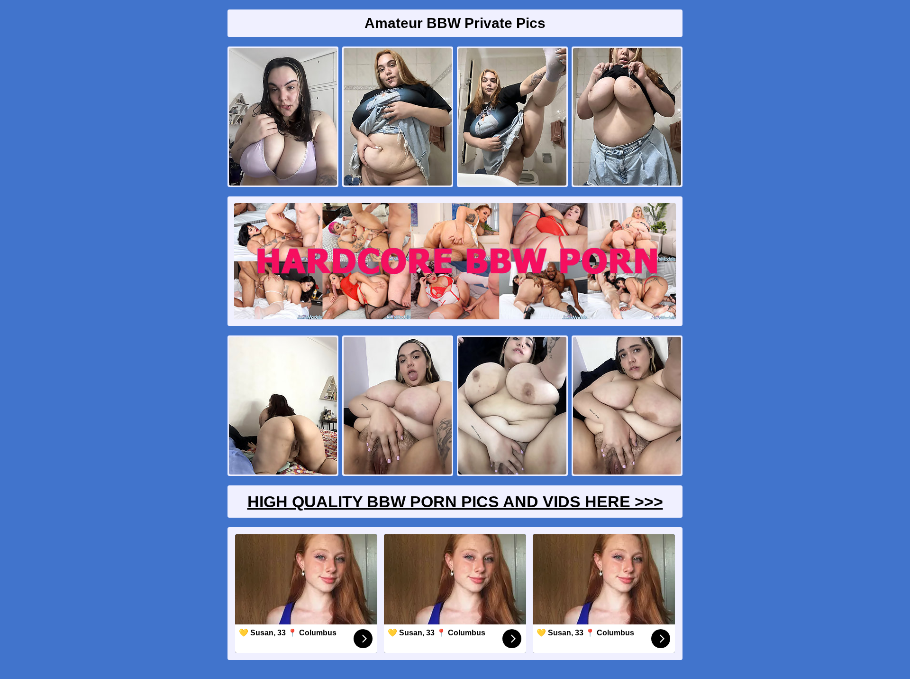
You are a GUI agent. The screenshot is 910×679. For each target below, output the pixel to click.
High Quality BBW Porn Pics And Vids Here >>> (455, 502)
